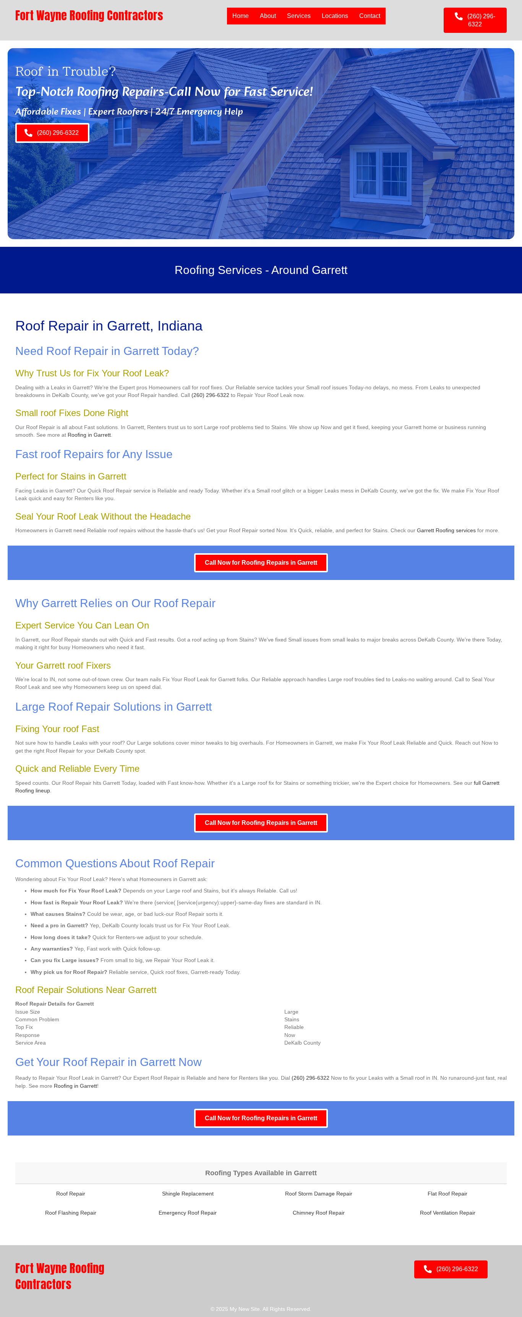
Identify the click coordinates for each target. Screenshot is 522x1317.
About (268, 16)
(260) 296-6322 (210, 395)
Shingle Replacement (188, 1194)
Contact (369, 16)
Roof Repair (70, 1194)
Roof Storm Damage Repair (318, 1194)
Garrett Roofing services (446, 530)
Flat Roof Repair (447, 1194)
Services (299, 16)
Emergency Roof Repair (188, 1213)
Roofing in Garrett (89, 435)
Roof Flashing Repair (70, 1213)
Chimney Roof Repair (319, 1213)
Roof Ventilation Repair (447, 1213)
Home (240, 16)
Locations (335, 16)
